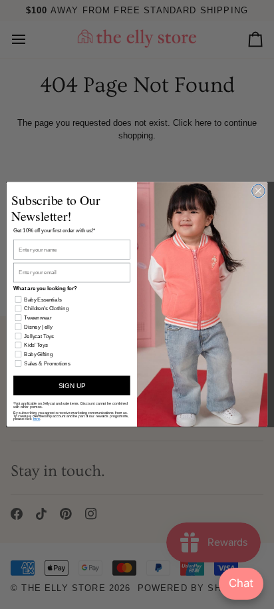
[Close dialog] (258, 191)
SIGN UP (72, 385)
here (37, 419)
